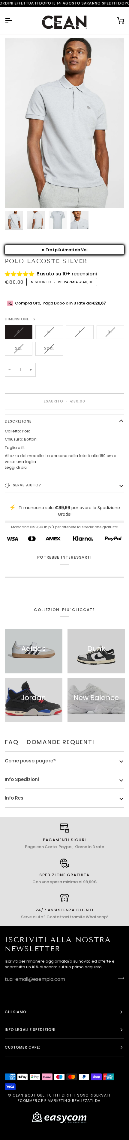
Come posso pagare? (30, 761)
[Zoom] (16, 196)
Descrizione (18, 421)
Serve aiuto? (26, 485)
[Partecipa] (119, 978)
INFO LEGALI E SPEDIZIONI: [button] (31, 1029)
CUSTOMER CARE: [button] (22, 1047)
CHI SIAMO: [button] (16, 1011)
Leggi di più (16, 467)
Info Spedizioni (22, 779)
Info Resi (15, 798)
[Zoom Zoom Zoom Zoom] (64, 123)
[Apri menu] (14, 20)
